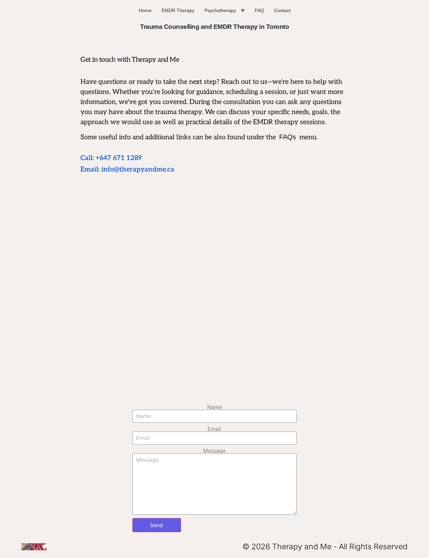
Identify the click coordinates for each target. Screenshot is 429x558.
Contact (282, 10)
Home (145, 10)
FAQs (287, 137)
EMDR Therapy (178, 10)
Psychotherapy (220, 10)
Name (214, 407)
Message (214, 450)
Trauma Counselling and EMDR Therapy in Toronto (214, 26)
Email (214, 429)
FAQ (259, 10)
